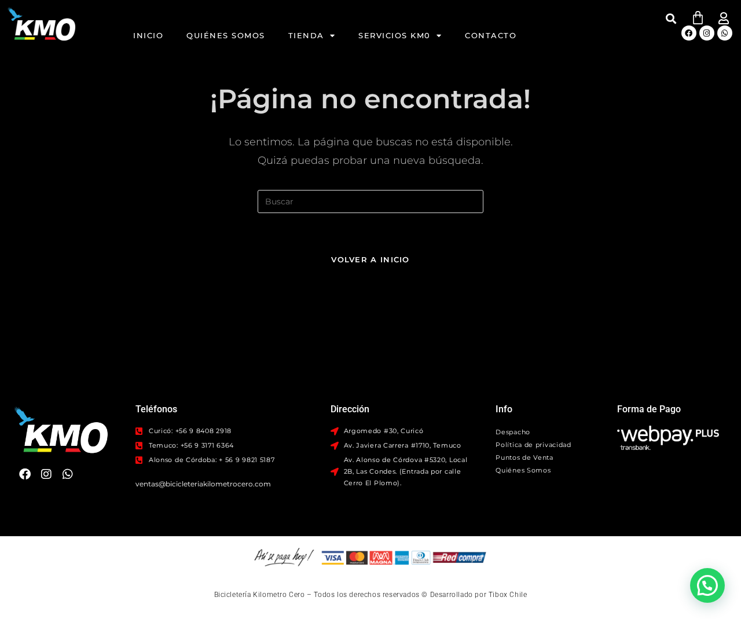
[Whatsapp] (724, 33)
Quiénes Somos (225, 35)
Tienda (306, 35)
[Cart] (698, 17)
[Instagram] (706, 33)
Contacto (490, 35)
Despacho (513, 432)
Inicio (148, 35)
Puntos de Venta (524, 457)
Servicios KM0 (394, 35)
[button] (671, 18)
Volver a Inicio (370, 259)
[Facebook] (688, 33)
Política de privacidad (533, 445)
